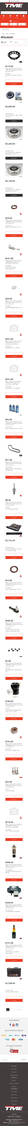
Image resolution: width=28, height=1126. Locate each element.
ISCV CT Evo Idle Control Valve (12, 831)
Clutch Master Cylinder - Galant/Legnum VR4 (11, 268)
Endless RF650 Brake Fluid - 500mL (13, 428)
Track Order (14, 1072)
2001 (7, 33)
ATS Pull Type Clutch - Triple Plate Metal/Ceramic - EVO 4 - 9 (13, 153)
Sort (11, 41)
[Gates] (20, 455)
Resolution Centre (14, 1075)
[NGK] (20, 495)
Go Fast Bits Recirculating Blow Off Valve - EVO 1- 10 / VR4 (13, 710)
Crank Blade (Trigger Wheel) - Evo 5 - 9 (13, 308)
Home (3, 33)
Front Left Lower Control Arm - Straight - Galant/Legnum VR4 (12, 630)
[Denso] (20, 777)
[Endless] (20, 415)
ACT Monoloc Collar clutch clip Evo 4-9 (13, 76)
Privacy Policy (14, 1095)
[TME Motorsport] (14, 5)
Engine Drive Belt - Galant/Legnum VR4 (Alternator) (13, 469)
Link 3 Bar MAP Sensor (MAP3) (12, 911)
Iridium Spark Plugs (9, 791)
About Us (14, 1080)
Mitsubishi (12, 33)
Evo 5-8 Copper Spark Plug (11, 509)
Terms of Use (14, 1091)
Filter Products (5, 29)
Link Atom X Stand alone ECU (12, 992)
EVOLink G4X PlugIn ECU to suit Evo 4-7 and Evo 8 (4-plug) (13, 549)
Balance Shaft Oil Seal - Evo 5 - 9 (13, 227)
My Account (14, 1069)
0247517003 (15, 1)
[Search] (25, 12)
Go (14, 26)
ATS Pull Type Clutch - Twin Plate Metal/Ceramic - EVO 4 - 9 (12, 190)
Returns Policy (14, 1098)
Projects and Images (14, 1083)
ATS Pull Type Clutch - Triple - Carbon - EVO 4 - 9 (13, 116)
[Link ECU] (20, 536)
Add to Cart (14, 83)
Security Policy (14, 1101)
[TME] (20, 656)
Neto (19, 1123)
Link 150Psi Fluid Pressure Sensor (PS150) (13, 872)
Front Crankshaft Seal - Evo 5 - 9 (13, 589)
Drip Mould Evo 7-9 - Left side (12, 348)
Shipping (14, 1104)
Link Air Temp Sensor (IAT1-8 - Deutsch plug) (12, 952)
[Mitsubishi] (20, 213)
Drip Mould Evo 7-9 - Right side (12, 388)
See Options (14, 121)
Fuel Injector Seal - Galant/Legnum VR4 (13, 670)
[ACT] (20, 61)
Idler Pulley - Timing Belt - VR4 (12, 750)
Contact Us (14, 1086)
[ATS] (20, 102)
